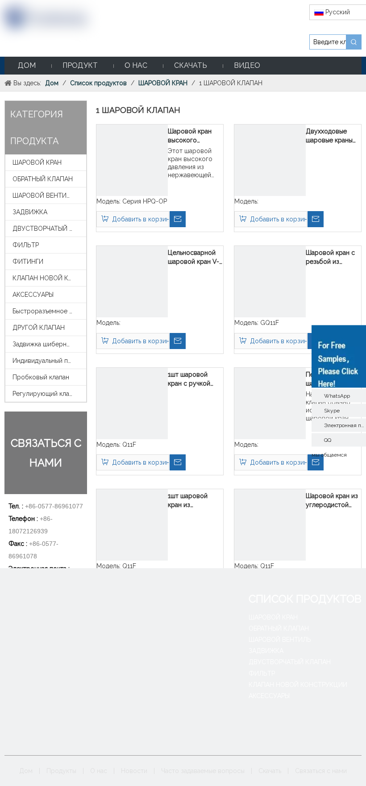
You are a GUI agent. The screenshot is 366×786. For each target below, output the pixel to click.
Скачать (269, 770)
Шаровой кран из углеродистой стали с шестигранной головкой (332, 500)
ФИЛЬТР (25, 245)
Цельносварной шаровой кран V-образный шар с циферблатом (193, 257)
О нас (98, 770)
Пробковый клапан (40, 377)
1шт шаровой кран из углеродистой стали (189, 500)
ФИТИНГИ (27, 261)
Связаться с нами (321, 770)
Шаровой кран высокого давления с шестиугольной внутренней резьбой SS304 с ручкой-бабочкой (194, 136)
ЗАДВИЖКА (29, 212)
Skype (332, 410)
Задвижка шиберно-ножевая (49, 344)
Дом (26, 770)
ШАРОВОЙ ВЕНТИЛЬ (43, 195)
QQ (327, 440)
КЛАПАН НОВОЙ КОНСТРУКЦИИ (49, 278)
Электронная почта (345, 425)
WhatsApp (337, 395)
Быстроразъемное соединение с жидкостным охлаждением (49, 311)
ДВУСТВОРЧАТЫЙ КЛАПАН (49, 228)
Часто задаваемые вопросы (203, 770)
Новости (134, 770)
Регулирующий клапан (45, 393)
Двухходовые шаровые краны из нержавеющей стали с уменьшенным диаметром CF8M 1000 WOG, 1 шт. (332, 136)
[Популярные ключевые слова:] (354, 42)
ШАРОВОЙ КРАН (37, 162)
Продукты (61, 770)
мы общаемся (329, 454)
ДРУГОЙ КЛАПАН (38, 327)
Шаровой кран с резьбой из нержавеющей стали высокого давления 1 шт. (330, 257)
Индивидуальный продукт (49, 360)
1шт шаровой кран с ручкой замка (189, 379)
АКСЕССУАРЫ (33, 294)
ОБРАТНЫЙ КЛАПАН (42, 179)
